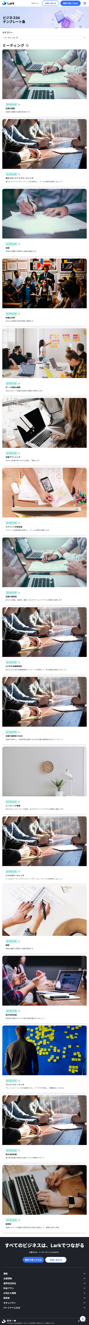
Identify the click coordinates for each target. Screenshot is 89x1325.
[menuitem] (44, 1273)
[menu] (44, 1292)
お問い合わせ (56, 1259)
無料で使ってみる (33, 1259)
